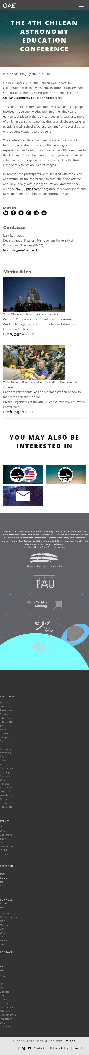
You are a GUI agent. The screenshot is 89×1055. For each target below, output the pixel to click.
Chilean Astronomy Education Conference (32, 98)
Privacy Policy (59, 1048)
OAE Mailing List (4, 925)
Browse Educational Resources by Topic (7, 722)
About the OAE (3, 980)
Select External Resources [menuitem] (6, 803)
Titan (71, 1041)
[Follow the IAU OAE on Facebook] (19, 1048)
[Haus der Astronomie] (42, 562)
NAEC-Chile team (28, 189)
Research (6, 865)
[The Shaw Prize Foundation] (42, 650)
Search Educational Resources (7, 706)
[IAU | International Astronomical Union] (42, 584)
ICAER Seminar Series (5, 854)
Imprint (79, 1048)
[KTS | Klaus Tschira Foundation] (42, 607)
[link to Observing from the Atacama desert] (34, 294)
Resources (7, 696)
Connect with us (6, 903)
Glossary (5, 775)
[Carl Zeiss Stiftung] (42, 629)
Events (5, 821)
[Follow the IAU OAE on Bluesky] (24, 1048)
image (16, 334)
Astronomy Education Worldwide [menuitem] (6, 791)
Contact (6, 952)
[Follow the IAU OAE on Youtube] (29, 1048)
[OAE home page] (9, 5)
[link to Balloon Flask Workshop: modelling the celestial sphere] (34, 362)
